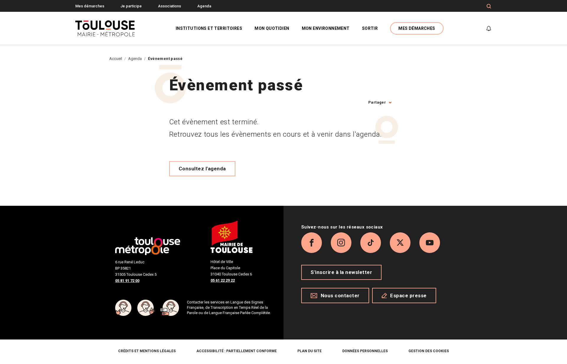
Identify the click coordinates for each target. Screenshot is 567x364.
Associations (169, 6)
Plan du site (309, 351)
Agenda (204, 6)
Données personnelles (365, 351)
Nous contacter (340, 295)
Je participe (131, 6)
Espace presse (408, 295)
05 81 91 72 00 (127, 280)
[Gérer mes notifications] (489, 28)
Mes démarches (89, 6)
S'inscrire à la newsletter (341, 272)
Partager (377, 102)
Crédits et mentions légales (147, 351)
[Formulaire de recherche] (489, 6)
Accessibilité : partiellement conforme (236, 351)
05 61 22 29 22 (223, 280)
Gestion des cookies (428, 351)
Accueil (115, 58)
